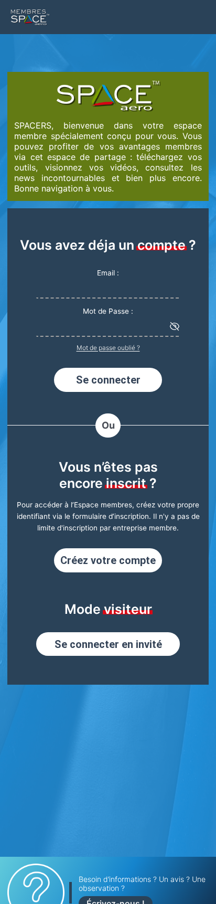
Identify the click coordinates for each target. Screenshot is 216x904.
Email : (108, 273)
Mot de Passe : (108, 311)
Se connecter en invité (108, 644)
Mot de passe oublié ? (108, 348)
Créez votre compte (108, 560)
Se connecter (108, 380)
